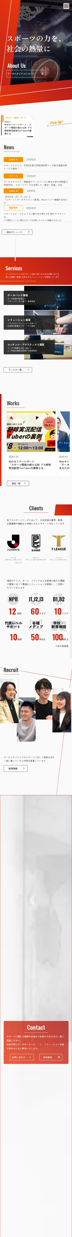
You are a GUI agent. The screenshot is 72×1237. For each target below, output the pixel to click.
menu (66, 6)
